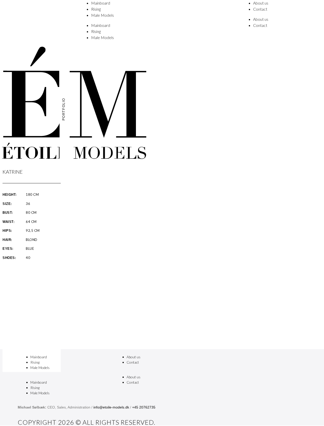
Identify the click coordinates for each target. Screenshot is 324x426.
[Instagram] (219, 360)
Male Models (102, 15)
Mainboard (100, 3)
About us (260, 3)
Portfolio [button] (64, 109)
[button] (65, 377)
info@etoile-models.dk (111, 407)
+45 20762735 (143, 407)
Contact (260, 9)
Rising (96, 9)
